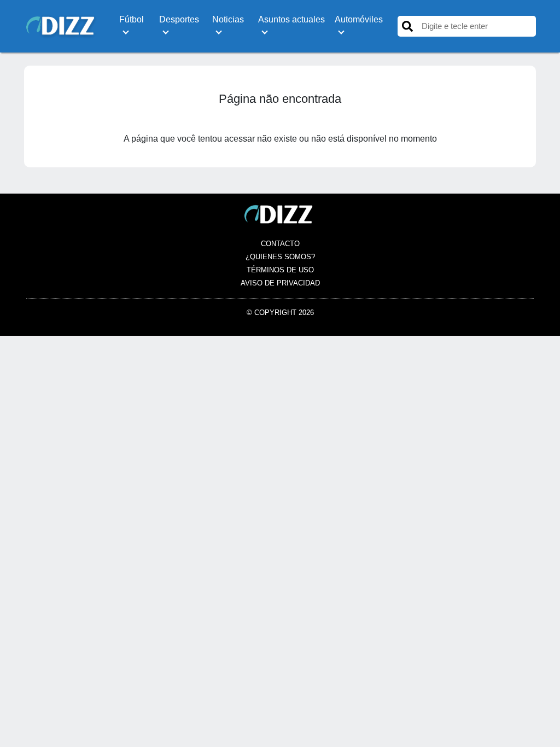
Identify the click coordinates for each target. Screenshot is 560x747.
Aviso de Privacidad (280, 283)
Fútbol (131, 19)
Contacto (280, 244)
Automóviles (359, 19)
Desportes (179, 19)
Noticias (228, 19)
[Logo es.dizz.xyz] (61, 25)
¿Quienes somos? (280, 257)
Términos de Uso (280, 270)
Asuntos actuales (291, 19)
